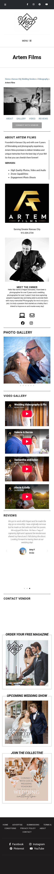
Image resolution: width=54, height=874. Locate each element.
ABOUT (9, 118)
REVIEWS (43, 118)
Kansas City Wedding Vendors (24, 79)
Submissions (33, 825)
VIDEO (32, 118)
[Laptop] (22, 315)
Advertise (17, 825)
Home (7, 79)
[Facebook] (23, 323)
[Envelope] (32, 315)
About (43, 828)
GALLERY (21, 118)
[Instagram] (31, 323)
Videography (43, 79)
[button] (7, 360)
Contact (27, 832)
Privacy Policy (28, 828)
